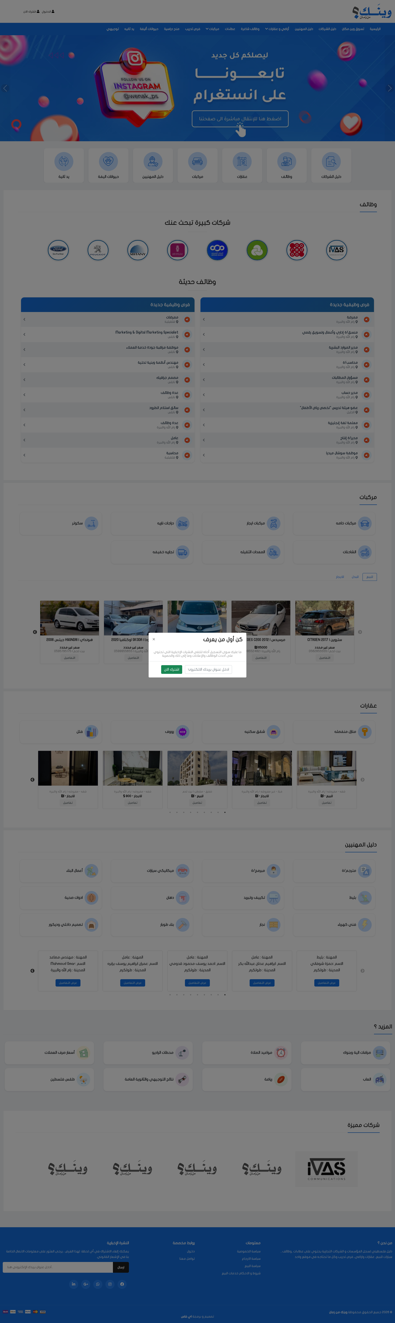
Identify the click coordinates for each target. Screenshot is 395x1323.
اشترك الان (171, 669)
